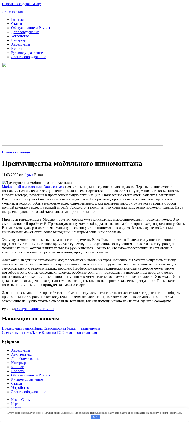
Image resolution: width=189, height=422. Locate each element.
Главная (17, 19)
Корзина (17, 404)
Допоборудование (25, 32)
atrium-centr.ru (12, 12)
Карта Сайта (21, 399)
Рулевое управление (27, 53)
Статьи (16, 24)
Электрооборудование (28, 57)
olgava (29, 175)
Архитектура (21, 354)
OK (95, 417)
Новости (18, 48)
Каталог (17, 367)
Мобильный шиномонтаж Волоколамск (33, 187)
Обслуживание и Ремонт (30, 28)
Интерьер (18, 40)
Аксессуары (20, 44)
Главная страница (16, 152)
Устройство (20, 36)
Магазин (18, 408)
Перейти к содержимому (21, 4)
